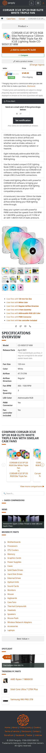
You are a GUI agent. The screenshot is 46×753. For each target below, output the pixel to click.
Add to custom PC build (24, 49)
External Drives (14, 578)
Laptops (11, 630)
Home (7, 727)
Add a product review (24, 61)
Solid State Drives (15, 570)
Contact (36, 731)
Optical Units (13, 582)
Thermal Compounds (16, 606)
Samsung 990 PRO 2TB (21, 699)
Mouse (10, 594)
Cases (10, 566)
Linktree (38, 735)
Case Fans (11, 602)
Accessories (12, 626)
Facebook (20, 735)
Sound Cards (13, 586)
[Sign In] (43, 3)
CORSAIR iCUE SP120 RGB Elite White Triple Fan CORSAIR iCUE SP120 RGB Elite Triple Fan (18, 469)
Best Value (22, 638)
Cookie (37, 727)
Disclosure (31, 86)
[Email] (25, 326)
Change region (37, 64)
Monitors (11, 590)
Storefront (9, 735)
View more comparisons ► (32, 486)
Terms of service (12, 731)
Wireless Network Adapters (19, 622)
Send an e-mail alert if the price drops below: (23, 108)
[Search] (31, 3)
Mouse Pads (12, 618)
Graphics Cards (14, 558)
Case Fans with (19, 299)
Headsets (11, 610)
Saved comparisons (14, 500)
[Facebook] (16, 326)
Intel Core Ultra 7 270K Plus (24, 689)
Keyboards (12, 598)
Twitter (29, 735)
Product (22, 26)
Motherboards (14, 542)
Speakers (11, 614)
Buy (39, 73)
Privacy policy (26, 727)
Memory (11, 554)
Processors (12, 546)
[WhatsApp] (30, 326)
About (15, 727)
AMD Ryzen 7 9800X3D (21, 679)
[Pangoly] (7, 3)
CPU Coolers (13, 550)
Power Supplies (14, 562)
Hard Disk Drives (14, 574)
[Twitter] (21, 326)
